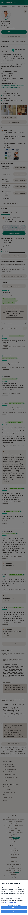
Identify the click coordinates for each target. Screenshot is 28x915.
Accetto (14, 911)
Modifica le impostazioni (14, 905)
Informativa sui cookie (10, 902)
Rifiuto (14, 908)
